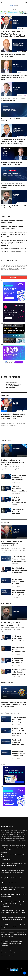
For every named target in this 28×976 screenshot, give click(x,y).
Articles (4, 410)
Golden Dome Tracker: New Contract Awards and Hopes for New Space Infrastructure (13, 386)
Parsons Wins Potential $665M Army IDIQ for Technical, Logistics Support (19, 755)
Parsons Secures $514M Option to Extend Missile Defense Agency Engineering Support (14, 77)
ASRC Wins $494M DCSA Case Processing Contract (19, 720)
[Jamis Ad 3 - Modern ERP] (14, 355)
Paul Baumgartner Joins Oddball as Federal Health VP (19, 672)
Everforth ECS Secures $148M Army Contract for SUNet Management (19, 733)
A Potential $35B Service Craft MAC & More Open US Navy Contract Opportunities (19, 561)
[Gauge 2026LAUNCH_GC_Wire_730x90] (14, 12)
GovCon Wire (18, 968)
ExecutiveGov (6, 859)
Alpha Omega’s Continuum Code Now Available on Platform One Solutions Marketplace (11, 943)
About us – (4, 855)
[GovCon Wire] (14, 5)
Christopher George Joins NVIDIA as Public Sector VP (18, 639)
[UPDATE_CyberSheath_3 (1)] (14, 333)
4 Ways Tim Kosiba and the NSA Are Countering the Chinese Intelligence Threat (13, 34)
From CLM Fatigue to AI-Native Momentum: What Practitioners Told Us (19, 479)
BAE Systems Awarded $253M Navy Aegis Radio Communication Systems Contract (13, 185)
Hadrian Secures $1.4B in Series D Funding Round (18, 592)
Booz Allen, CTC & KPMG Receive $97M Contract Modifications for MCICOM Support (13, 704)
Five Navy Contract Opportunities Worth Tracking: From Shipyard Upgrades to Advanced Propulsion (14, 234)
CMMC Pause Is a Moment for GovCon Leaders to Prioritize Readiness (18, 502)
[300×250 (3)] (14, 312)
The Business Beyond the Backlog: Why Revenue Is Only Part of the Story (12, 462)
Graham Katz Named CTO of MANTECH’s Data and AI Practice (18, 662)
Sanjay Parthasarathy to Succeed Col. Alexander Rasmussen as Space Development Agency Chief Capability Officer (14, 880)
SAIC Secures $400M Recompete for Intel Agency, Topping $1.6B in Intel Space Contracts (14, 243)
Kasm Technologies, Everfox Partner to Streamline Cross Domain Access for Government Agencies (11, 953)
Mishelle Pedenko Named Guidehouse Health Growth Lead (19, 650)
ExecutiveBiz (5, 906)
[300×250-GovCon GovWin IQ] (14, 775)
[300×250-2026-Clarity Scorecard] (14, 291)
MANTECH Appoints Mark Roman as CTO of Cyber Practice (13, 624)
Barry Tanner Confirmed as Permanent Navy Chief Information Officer (11, 543)
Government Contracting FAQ (15, 855)
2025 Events (4, 857)
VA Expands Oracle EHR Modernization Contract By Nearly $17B (18, 744)
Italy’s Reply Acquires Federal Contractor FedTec (18, 582)
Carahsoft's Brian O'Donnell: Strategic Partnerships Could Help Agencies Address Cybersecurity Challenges (13, 142)
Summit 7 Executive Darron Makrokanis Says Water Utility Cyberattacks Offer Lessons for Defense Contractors (13, 934)
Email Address (5, 272)
